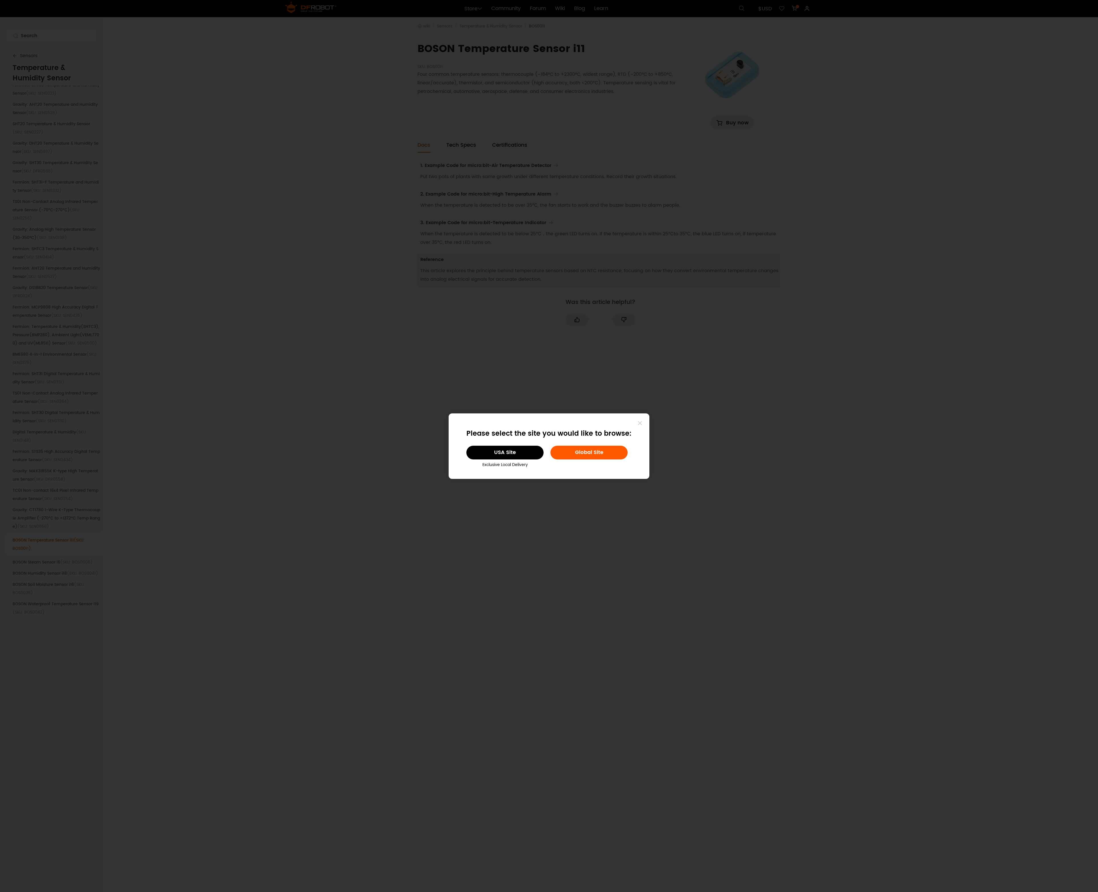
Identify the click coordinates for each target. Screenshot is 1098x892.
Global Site (589, 452)
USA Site (505, 452)
